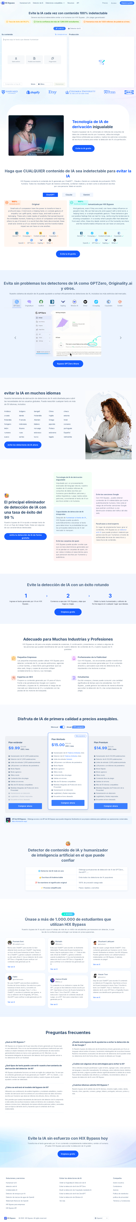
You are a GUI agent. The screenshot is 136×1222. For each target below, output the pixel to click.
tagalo (51, 437)
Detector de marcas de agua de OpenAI (20, 1197)
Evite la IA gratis (83, 148)
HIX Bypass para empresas (15, 1204)
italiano (37, 424)
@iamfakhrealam (18, 979)
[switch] (62, 727)
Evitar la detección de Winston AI (71, 1197)
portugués (68, 428)
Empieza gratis (127, 3)
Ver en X (11, 967)
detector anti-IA (11, 1186)
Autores (115, 1190)
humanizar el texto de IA (76, 518)
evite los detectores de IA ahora (23, 445)
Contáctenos (117, 1186)
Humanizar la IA (11, 1183)
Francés (22, 420)
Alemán (37, 420)
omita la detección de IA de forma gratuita (25, 536)
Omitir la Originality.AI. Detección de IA (73, 1183)
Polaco (52, 428)
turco (36, 437)
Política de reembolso (120, 1193)
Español (67, 433)
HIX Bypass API (11, 1208)
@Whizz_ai (58, 982)
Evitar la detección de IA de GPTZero (73, 1186)
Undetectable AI (11, 1190)
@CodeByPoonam (18, 944)
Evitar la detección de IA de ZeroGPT (73, 1193)
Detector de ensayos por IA (15, 1193)
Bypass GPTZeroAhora (68, 364)
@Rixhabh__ (59, 944)
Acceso (113, 3)
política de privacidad (120, 1197)
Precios (105, 3)
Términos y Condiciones (121, 1201)
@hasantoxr (102, 977)
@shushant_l (102, 944)
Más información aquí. (19, 821)
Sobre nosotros (118, 1183)
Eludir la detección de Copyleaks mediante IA (75, 1190)
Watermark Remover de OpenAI (17, 1201)
